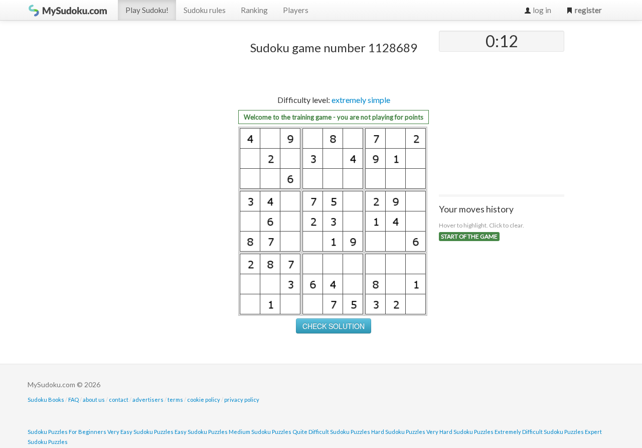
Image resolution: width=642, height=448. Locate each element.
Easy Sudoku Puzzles (201, 431)
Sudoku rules (205, 10)
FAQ (73, 399)
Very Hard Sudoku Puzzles (460, 431)
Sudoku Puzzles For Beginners (67, 431)
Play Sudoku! (147, 10)
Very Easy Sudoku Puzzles (140, 431)
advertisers (148, 399)
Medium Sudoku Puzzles (260, 431)
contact (118, 399)
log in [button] (541, 10)
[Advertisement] (153, 181)
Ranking (254, 10)
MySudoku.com (68, 10)
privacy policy (241, 399)
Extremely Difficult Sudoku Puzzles (539, 431)
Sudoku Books (46, 399)
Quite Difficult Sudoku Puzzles (331, 431)
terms (175, 399)
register (587, 10)
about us (94, 399)
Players (295, 10)
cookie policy (203, 399)
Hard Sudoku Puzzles (398, 431)
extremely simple (361, 99)
